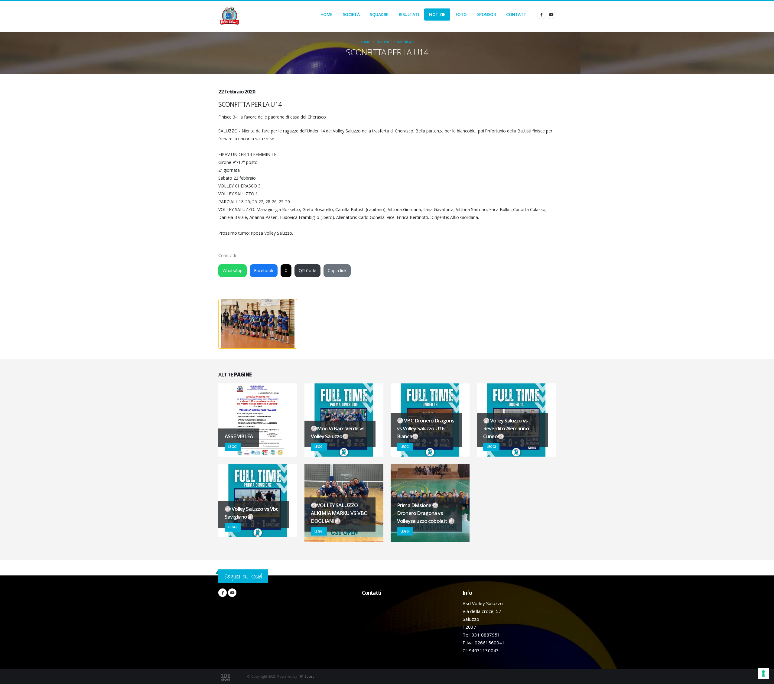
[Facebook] (541, 14)
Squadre (379, 14)
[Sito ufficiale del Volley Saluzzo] (229, 16)
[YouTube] (551, 14)
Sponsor (486, 14)
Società (351, 14)
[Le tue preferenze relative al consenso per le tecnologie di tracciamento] (763, 673)
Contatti (516, 14)
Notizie (437, 14)
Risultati (409, 14)
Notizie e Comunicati (395, 42)
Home (326, 14)
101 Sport (306, 676)
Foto (461, 14)
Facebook (263, 270)
